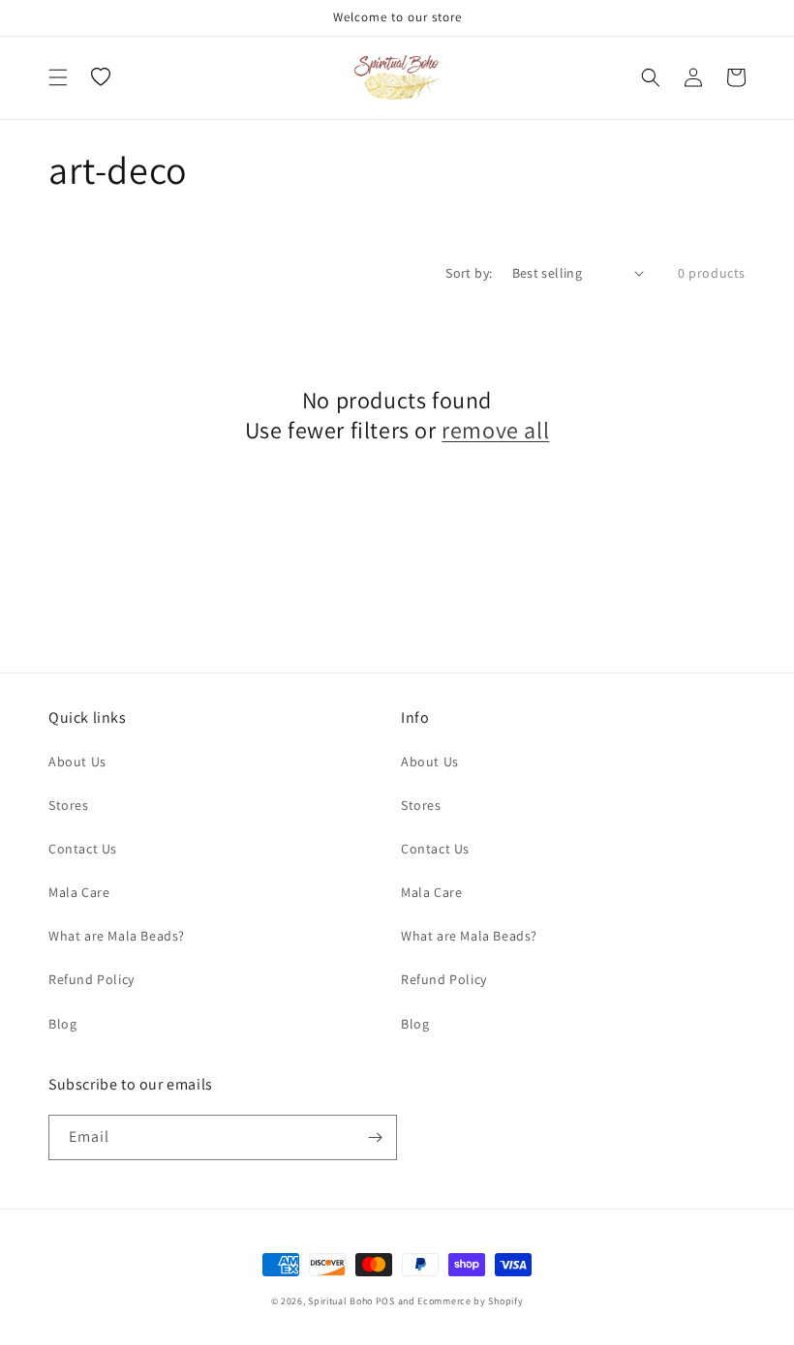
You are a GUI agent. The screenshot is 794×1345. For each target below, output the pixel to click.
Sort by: (468, 273)
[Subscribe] (374, 1137)
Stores (68, 805)
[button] (58, 77)
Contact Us (82, 848)
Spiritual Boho (340, 1301)
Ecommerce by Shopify (470, 1301)
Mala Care (78, 892)
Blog (62, 1023)
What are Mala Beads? (116, 935)
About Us (77, 761)
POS (385, 1301)
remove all (495, 430)
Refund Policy (91, 979)
